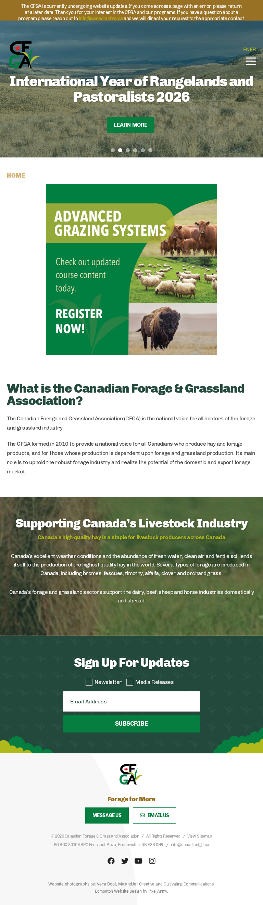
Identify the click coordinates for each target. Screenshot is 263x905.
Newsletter (108, 682)
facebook (111, 861)
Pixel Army (157, 891)
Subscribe (131, 723)
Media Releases (154, 682)
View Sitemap (199, 836)
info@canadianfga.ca (101, 19)
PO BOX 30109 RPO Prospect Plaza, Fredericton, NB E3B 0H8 (108, 844)
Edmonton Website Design (118, 891)
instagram (152, 861)
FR (253, 49)
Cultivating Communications (189, 884)
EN (246, 49)
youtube (138, 861)
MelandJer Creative (136, 884)
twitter (125, 861)
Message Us (107, 815)
